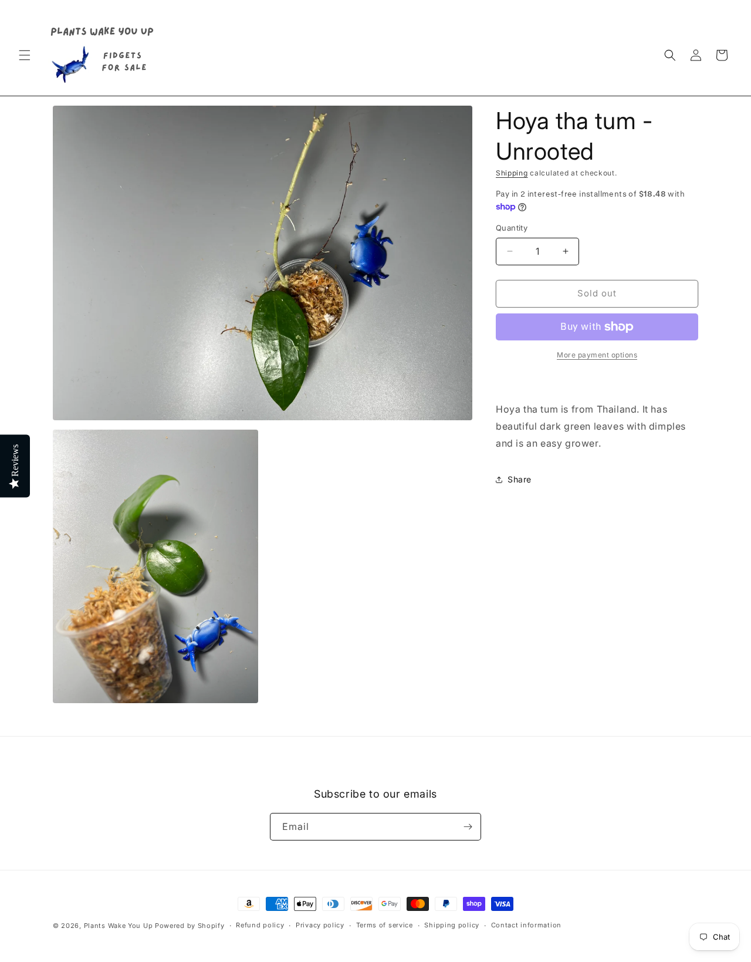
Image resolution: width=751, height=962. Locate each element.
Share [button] (520, 479)
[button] (25, 55)
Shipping (512, 172)
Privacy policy (320, 925)
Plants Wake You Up (118, 926)
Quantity (511, 227)
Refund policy (260, 925)
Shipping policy (451, 925)
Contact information (526, 925)
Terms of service (384, 925)
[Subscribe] (468, 827)
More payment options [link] (597, 354)
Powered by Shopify (190, 926)
